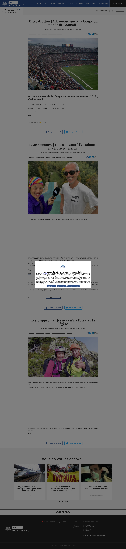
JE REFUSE (61, 286)
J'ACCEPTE (51, 286)
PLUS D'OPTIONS (73, 286)
